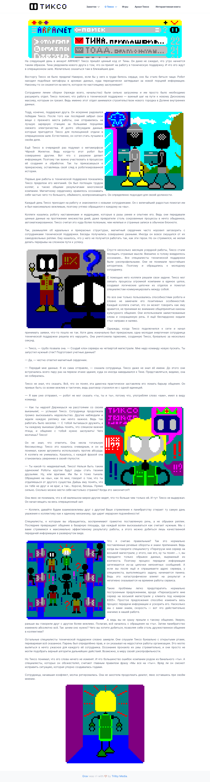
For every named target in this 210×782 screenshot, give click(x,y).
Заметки (91, 6)
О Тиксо (109, 6)
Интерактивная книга (168, 6)
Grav (85, 776)
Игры (125, 6)
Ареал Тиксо (142, 6)
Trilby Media (119, 776)
